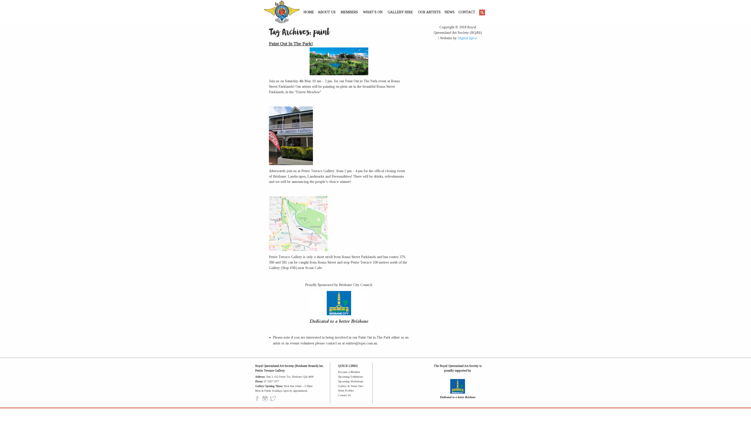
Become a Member (349, 372)
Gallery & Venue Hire (350, 386)
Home (309, 12)
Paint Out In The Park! (291, 43)
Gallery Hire (400, 12)
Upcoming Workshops (350, 381)
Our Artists (429, 12)
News (450, 12)
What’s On (373, 12)
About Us (327, 12)
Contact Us (344, 395)
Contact (466, 12)
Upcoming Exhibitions (350, 376)
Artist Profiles (346, 390)
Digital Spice (467, 38)
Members (349, 12)
